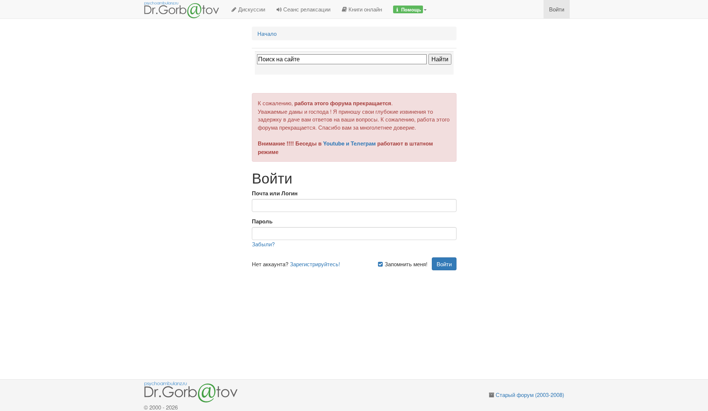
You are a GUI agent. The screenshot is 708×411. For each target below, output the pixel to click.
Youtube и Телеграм (349, 143)
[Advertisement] (363, 322)
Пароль (262, 221)
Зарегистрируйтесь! (315, 264)
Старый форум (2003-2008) (530, 394)
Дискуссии (251, 9)
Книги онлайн (364, 9)
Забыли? (263, 244)
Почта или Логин (275, 193)
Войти (556, 9)
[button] (410, 9)
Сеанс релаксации (306, 9)
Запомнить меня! (405, 264)
